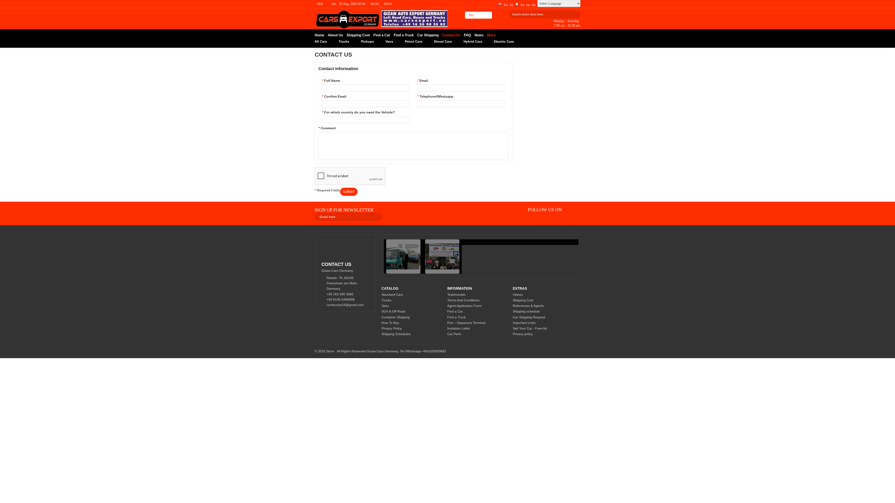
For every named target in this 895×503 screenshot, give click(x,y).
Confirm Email (334, 96)
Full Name (331, 80)
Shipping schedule (526, 311)
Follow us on (545, 209)
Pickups (367, 41)
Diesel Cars (443, 41)
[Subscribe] (437, 217)
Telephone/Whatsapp (435, 96)
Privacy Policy (392, 328)
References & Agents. (529, 306)
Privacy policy (523, 334)
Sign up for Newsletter (344, 209)
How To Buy (390, 323)
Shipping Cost (523, 300)
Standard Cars (392, 294)
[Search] (575, 14)
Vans (389, 41)
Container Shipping (396, 317)
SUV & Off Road (393, 311)
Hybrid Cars (473, 41)
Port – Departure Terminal (466, 323)
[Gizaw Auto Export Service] (348, 18)
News (388, 4)
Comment (327, 128)
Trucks (344, 41)
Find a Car (455, 311)
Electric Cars (504, 41)
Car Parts (454, 334)
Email (422, 80)
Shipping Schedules (396, 334)
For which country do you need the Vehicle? (358, 112)
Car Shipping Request (529, 317)
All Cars (321, 41)
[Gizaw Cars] (569, 210)
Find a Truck (456, 317)
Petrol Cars (413, 41)
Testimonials (456, 294)
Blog (375, 4)
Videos (518, 294)
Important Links (524, 323)
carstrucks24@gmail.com (345, 305)
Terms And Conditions (463, 300)
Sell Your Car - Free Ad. (530, 328)
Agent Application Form (464, 306)
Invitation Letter (458, 328)
